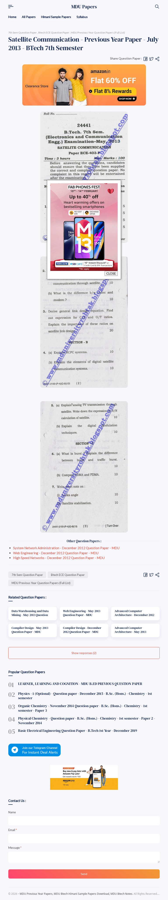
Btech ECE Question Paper (68, 575)
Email (12, 835)
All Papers (29, 17)
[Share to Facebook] (145, 58)
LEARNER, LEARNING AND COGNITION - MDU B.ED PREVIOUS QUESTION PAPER (80, 683)
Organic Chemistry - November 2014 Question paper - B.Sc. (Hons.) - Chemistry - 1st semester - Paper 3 (82, 708)
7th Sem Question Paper (27, 575)
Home (12, 17)
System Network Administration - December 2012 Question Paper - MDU (66, 548)
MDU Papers (84, 6)
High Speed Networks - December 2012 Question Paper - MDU (59, 558)
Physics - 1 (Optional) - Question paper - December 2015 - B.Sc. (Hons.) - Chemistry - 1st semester (85, 696)
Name (12, 817)
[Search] (157, 6)
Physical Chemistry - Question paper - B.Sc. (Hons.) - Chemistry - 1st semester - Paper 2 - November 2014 (86, 720)
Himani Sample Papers (56, 17)
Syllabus (82, 17)
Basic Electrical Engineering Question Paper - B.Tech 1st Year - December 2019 (77, 730)
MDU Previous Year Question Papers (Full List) (41, 583)
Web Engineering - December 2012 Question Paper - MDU (55, 553)
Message (14, 853)
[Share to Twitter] (151, 58)
